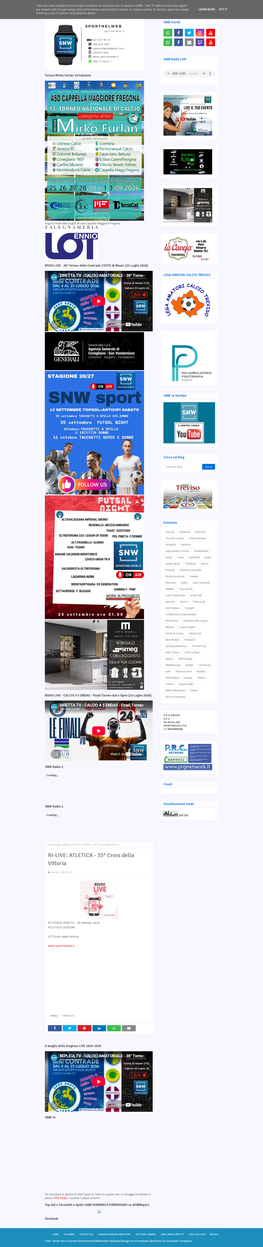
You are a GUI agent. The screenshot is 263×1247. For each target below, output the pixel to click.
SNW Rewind (172, 677)
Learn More (207, 9)
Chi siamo (69, 1234)
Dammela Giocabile (190, 570)
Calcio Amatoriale (175, 595)
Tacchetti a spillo (175, 538)
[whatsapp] (167, 32)
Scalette (194, 576)
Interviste (171, 582)
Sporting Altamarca (176, 646)
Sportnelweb (86, 1241)
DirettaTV (171, 544)
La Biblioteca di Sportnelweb (181, 614)
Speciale (170, 601)
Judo (168, 671)
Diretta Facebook (175, 576)
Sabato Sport (173, 563)
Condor (170, 684)
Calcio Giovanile (201, 582)
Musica (214, 1234)
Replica (169, 658)
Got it (223, 9)
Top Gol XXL (186, 589)
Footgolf (189, 608)
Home (56, 1234)
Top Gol (170, 532)
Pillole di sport (184, 671)
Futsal (169, 557)
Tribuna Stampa (197, 538)
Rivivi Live (68, 1015)
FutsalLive (185, 532)
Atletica (67, 844)
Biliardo (170, 627)
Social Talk (196, 595)
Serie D (184, 601)
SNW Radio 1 (61, 1198)
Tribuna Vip (199, 601)
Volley (184, 582)
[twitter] (189, 32)
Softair (194, 690)
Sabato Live (195, 633)
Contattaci (86, 1234)
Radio (208, 557)
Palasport (189, 639)
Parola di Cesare (175, 633)
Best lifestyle (172, 639)
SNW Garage (185, 658)
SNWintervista (173, 665)
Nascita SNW (186, 684)
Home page (54, 844)
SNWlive (170, 589)
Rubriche (186, 544)
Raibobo (115, 1241)
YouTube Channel (146, 1234)
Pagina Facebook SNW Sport (114, 1234)
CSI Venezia (204, 665)
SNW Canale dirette (172, 1234)
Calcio (180, 557)
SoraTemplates (139, 1241)
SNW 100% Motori (175, 690)
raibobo (54, 872)
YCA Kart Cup (199, 646)
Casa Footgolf (187, 627)
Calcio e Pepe (192, 652)
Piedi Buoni (172, 620)
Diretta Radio (201, 551)
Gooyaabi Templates (179, 1241)
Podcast (170, 570)
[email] (189, 42)
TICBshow (190, 563)
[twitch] (200, 42)
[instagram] (200, 32)
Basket (189, 665)
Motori (204, 563)
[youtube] (210, 32)
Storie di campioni (175, 696)
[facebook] (178, 32)
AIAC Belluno (173, 608)
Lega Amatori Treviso (177, 551)
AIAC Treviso (172, 652)
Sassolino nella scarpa (195, 620)
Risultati (201, 671)
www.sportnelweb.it (61, 946)
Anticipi (188, 677)
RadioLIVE (194, 557)
